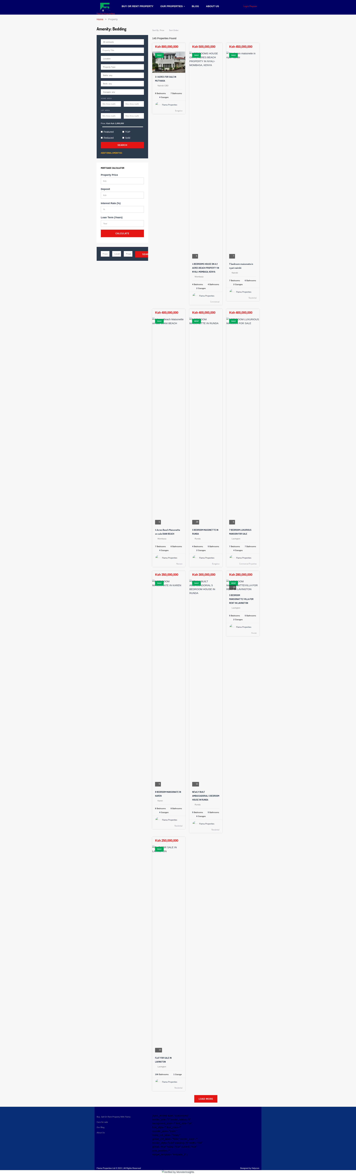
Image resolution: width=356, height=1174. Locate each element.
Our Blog (100, 1127)
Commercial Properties (248, 564)
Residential (253, 298)
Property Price (109, 175)
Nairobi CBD (163, 85)
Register (253, 6)
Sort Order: (174, 30)
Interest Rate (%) (111, 203)
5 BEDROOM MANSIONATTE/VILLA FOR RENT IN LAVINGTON (241, 599)
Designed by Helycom (249, 1168)
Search (122, 145)
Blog (195, 6)
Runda (198, 539)
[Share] (180, 48)
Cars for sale (102, 1122)
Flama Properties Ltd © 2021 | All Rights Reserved (119, 1168)
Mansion (179, 564)
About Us (212, 6)
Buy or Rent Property (137, 6)
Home (100, 19)
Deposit (105, 189)
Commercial (214, 302)
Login (245, 6)
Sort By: (158, 30)
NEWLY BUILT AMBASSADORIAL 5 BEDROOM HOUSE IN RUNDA (205, 796)
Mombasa (199, 277)
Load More (206, 1098)
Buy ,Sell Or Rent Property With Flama (113, 1117)
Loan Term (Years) (112, 217)
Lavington (236, 539)
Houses (254, 633)
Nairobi (235, 273)
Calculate (122, 233)
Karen (160, 801)
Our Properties (171, 6)
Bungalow (178, 110)
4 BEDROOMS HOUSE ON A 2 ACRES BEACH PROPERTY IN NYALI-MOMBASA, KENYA (205, 268)
